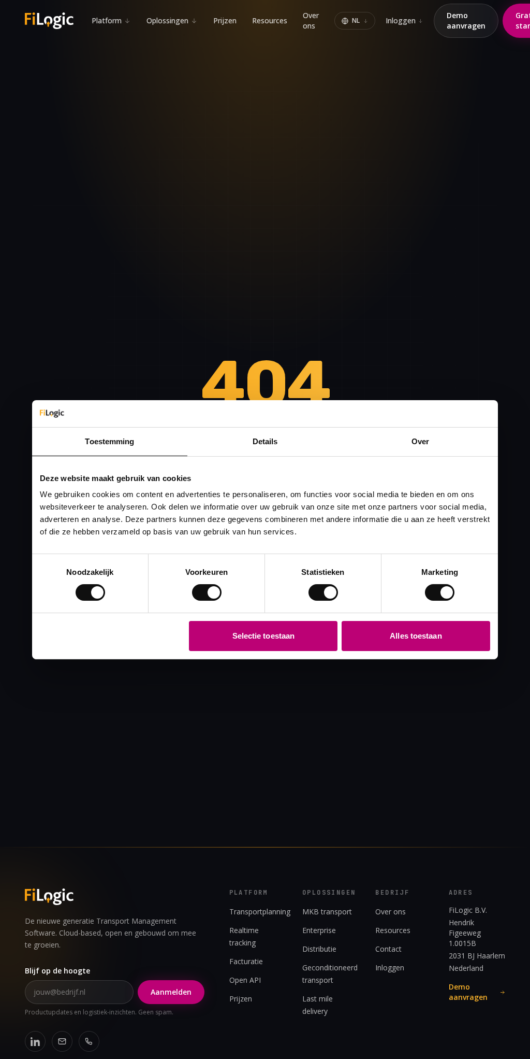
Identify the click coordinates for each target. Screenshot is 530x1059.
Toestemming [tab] (109, 441)
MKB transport (327, 911)
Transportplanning (259, 911)
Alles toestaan (415, 635)
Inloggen (401, 20)
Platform (107, 20)
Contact (388, 949)
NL (356, 20)
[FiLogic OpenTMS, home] (50, 20)
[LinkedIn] (35, 1041)
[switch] (207, 592)
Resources (269, 20)
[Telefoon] (89, 1041)
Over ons (311, 20)
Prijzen (225, 20)
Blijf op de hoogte (57, 971)
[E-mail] (62, 1041)
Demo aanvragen (466, 20)
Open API (245, 980)
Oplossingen (167, 20)
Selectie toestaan (263, 635)
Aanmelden (171, 992)
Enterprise (319, 930)
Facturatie (246, 961)
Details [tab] (265, 441)
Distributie (319, 949)
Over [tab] (420, 441)
